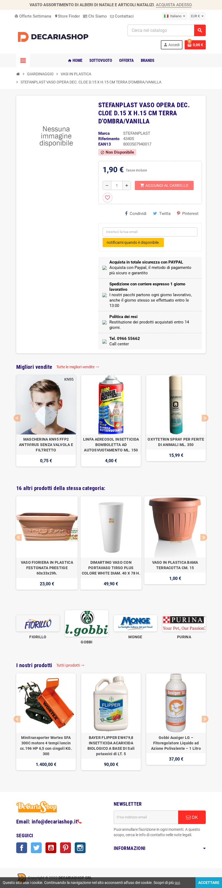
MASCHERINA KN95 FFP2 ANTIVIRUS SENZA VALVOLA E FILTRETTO (46, 444)
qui (177, 882)
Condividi (138, 213)
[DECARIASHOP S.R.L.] (54, 36)
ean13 (104, 144)
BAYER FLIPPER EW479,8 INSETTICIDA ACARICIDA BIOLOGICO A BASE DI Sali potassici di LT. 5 (111, 745)
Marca (104, 133)
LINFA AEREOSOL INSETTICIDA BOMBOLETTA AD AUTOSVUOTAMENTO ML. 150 (111, 444)
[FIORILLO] (38, 623)
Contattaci (124, 16)
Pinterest (190, 213)
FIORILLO (37, 637)
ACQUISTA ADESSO (173, 4)
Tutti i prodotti (70, 665)
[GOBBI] (86, 623)
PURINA (184, 637)
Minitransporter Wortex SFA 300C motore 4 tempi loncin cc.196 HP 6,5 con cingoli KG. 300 (46, 745)
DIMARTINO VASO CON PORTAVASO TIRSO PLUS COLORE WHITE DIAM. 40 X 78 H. (111, 567)
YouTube (50, 847)
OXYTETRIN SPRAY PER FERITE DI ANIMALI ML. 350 (176, 442)
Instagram (80, 847)
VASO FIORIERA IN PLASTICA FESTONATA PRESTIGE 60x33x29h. (47, 567)
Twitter (36, 847)
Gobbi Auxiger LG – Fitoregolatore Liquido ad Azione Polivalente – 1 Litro (176, 743)
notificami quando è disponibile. (133, 242)
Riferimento (108, 138)
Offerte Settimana (33, 16)
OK (194, 817)
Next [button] (205, 418)
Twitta (165, 213)
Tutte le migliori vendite (77, 367)
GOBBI (86, 642)
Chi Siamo (97, 16)
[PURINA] (184, 623)
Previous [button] (17, 418)
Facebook (21, 847)
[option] (46, 423)
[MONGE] (135, 623)
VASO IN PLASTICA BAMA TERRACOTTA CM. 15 (175, 565)
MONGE (135, 637)
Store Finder (67, 16)
